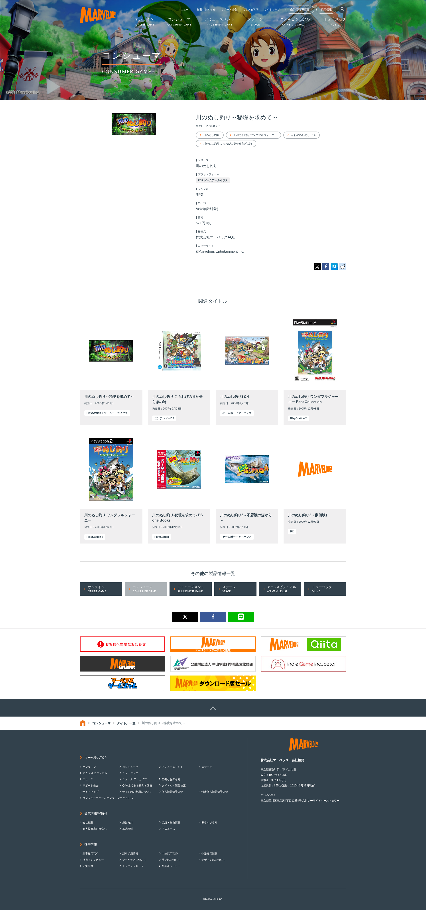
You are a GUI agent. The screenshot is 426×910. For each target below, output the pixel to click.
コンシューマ (101, 723)
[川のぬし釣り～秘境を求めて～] (334, 266)
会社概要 (88, 822)
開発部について (171, 859)
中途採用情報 (209, 853)
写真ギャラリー (171, 866)
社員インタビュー (93, 859)
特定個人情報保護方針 (214, 791)
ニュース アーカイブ (134, 779)
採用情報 (326, 9)
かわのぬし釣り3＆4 (303, 135)
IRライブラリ (209, 822)
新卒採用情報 (130, 853)
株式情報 (127, 828)
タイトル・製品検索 (174, 785)
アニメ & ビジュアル (95, 773)
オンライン (89, 766)
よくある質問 (250, 9)
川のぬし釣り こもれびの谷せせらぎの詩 (227, 143)
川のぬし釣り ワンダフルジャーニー (255, 135)
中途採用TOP (170, 853)
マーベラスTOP (95, 757)
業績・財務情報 (171, 822)
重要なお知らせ (206, 9)
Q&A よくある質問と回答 (137, 785)
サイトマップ (272, 9)
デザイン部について (213, 859)
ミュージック (130, 773)
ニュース (186, 9)
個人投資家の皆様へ (94, 828)
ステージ (206, 766)
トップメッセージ (133, 866)
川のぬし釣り (211, 135)
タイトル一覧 (126, 723)
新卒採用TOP (91, 853)
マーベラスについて (134, 859)
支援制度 (88, 866)
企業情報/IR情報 (300, 9)
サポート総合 (229, 9)
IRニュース (168, 828)
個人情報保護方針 (172, 791)
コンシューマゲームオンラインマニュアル (108, 798)
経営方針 (127, 822)
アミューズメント (172, 766)
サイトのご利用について (137, 791)
